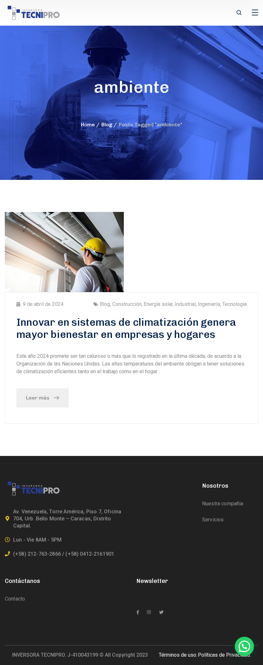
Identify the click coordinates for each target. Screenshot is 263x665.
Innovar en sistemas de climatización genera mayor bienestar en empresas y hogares (126, 328)
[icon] (137, 612)
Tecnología (234, 304)
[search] (238, 13)
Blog (106, 125)
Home (88, 125)
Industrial (185, 304)
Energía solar (158, 304)
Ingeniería (209, 304)
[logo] (34, 12)
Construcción (126, 304)
